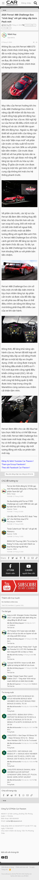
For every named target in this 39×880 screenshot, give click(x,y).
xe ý (9, 28)
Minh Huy (6, 25)
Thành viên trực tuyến (11, 598)
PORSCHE (19, 521)
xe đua (4, 28)
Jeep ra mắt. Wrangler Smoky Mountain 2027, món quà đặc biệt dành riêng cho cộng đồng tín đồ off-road (22, 617)
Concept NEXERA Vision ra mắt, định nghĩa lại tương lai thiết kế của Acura (21, 664)
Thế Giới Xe (10, 628)
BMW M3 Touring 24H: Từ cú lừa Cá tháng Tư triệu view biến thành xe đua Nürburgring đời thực (22, 544)
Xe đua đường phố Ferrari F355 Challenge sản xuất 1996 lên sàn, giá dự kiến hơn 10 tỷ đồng (22, 504)
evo (34, 25)
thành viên (10, 572)
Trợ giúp (32, 867)
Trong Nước (10, 711)
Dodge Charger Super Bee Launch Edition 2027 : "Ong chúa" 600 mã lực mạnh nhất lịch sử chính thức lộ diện (21, 678)
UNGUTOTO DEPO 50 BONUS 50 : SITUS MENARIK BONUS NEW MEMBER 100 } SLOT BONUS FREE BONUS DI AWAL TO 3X (21, 700)
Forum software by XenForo (17, 874)
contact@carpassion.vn (14, 821)
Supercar (9, 509)
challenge (28, 25)
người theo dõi (28, 572)
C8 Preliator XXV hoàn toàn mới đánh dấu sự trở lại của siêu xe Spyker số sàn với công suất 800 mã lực (22, 633)
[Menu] (3, 3)
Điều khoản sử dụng (8, 867)
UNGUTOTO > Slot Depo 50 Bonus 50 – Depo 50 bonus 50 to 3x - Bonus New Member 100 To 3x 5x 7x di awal (22, 738)
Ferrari (13, 494)
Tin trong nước (8, 692)
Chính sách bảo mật (22, 867)
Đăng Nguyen (11, 521)
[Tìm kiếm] (35, 3)
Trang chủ (5, 870)
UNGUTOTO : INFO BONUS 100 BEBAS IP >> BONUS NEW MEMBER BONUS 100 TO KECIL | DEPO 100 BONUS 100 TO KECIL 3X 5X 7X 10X (22, 755)
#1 (36, 42)
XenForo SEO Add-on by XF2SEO (19, 876)
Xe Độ (15, 534)
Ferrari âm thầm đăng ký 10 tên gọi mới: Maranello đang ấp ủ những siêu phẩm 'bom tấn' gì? (22, 489)
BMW (15, 549)
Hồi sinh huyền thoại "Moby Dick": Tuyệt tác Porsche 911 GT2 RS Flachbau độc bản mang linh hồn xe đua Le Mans (22, 649)
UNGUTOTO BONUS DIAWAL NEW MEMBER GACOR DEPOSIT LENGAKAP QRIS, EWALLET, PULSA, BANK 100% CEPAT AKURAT (22, 773)
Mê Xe (9, 494)
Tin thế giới (6, 611)
